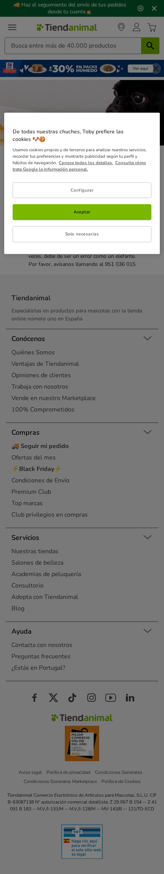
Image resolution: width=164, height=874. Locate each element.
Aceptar (82, 212)
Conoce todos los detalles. (86, 163)
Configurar (82, 190)
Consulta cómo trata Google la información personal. (79, 166)
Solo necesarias (82, 234)
